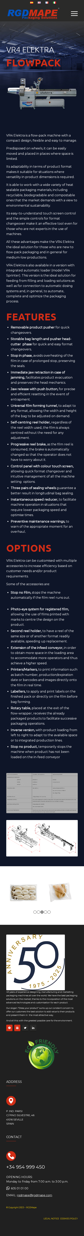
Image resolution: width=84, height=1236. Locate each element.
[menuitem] (31, 3)
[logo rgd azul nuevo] (34, 13)
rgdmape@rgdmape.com (34, 1195)
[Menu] (72, 13)
